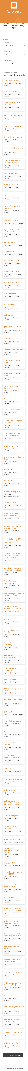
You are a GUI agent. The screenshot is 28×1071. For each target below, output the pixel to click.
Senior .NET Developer (12, 839)
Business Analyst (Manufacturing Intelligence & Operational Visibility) (13, 803)
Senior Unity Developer (12, 81)
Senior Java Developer (12, 410)
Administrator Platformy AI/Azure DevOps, (12, 656)
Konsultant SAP (9, 863)
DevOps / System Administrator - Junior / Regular (12, 850)
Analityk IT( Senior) (10, 242)
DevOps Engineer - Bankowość (10, 827)
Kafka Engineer (9, 315)
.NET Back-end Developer (13, 137)
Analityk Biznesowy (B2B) (13, 115)
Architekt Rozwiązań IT (12, 492)
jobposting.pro (19, 1068)
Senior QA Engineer (10, 790)
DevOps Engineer (10, 502)
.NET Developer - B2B (11, 261)
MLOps (6, 619)
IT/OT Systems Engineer (12, 972)
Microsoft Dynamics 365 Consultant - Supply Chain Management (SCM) (13, 541)
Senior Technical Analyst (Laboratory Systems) (12, 922)
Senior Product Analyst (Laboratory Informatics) (12, 909)
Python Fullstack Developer (14, 339)
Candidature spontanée (13, 1055)
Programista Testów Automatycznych (11, 886)
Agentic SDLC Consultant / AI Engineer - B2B (14, 231)
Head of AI (7, 768)
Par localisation (7, 60)
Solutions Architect (10, 173)
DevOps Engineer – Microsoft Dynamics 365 (12, 607)
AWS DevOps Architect (12, 282)
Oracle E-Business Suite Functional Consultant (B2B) (13, 434)
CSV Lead (7, 195)
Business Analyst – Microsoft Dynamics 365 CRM (14, 594)
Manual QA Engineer (11, 91)
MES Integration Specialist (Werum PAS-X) (13, 960)
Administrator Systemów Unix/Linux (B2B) (12, 1020)
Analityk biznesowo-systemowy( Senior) (11, 220)
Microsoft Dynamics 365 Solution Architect (12, 527)
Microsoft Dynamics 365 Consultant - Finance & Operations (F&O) (12, 555)
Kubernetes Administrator (13, 679)
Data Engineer (9, 399)
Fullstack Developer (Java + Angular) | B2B (13, 873)
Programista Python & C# (13, 1032)
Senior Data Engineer (11, 816)
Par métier (6, 42)
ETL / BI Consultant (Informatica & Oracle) (12, 756)
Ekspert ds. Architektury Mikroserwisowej (12, 514)
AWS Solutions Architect (12, 721)
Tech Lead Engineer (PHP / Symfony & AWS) (13, 984)
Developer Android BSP (12, 996)
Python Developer (10, 293)
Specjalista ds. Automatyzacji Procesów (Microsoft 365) (14, 569)
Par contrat (6, 51)
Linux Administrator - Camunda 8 (11, 669)
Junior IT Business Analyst (13, 779)
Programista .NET (10, 251)
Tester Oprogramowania (12, 126)
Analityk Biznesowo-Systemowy (11, 644)
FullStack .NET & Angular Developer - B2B (13, 421)
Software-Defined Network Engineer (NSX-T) (13, 689)
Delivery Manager (10, 732)
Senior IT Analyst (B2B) (12, 184)
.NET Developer (9, 304)
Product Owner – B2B (11, 271)
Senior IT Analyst (10, 581)
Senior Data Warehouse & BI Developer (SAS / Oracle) (13, 161)
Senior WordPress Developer (10, 744)
